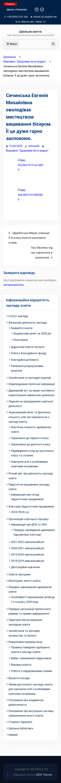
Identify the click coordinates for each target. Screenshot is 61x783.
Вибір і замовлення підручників (31, 658)
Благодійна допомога (24, 359)
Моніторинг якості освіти (24, 580)
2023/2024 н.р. (20, 512)
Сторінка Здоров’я (20, 722)
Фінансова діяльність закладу (27, 322)
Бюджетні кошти (21, 328)
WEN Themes (44, 774)
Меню (13, 43)
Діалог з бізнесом (17, 9)
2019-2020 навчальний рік (27, 554)
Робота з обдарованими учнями (31, 671)
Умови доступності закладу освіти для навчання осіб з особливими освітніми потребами (30, 689)
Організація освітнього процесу (28, 519)
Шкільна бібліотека (20, 728)
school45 (33, 146)
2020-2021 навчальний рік (27, 548)
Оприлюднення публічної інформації (31, 384)
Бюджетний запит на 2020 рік (32, 333)
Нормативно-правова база (25, 642)
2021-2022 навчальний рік (27, 542)
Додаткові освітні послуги (27, 347)
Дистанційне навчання (25, 567)
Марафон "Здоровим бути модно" (27, 150)
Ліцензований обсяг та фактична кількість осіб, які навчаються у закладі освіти (29, 417)
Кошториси (21, 339)
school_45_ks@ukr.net (45, 16)
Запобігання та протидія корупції (29, 377)
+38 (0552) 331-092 (17, 16)
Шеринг (13, 734)
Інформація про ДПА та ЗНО (29, 524)
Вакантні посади (19, 678)
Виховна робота (21, 664)
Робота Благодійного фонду (29, 353)
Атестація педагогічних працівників (31, 506)
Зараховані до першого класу (30, 438)
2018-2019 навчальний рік (27, 560)
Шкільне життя (30, 31)
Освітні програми (19, 574)
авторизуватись (13, 284)
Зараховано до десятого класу (30, 444)
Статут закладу (18, 316)
